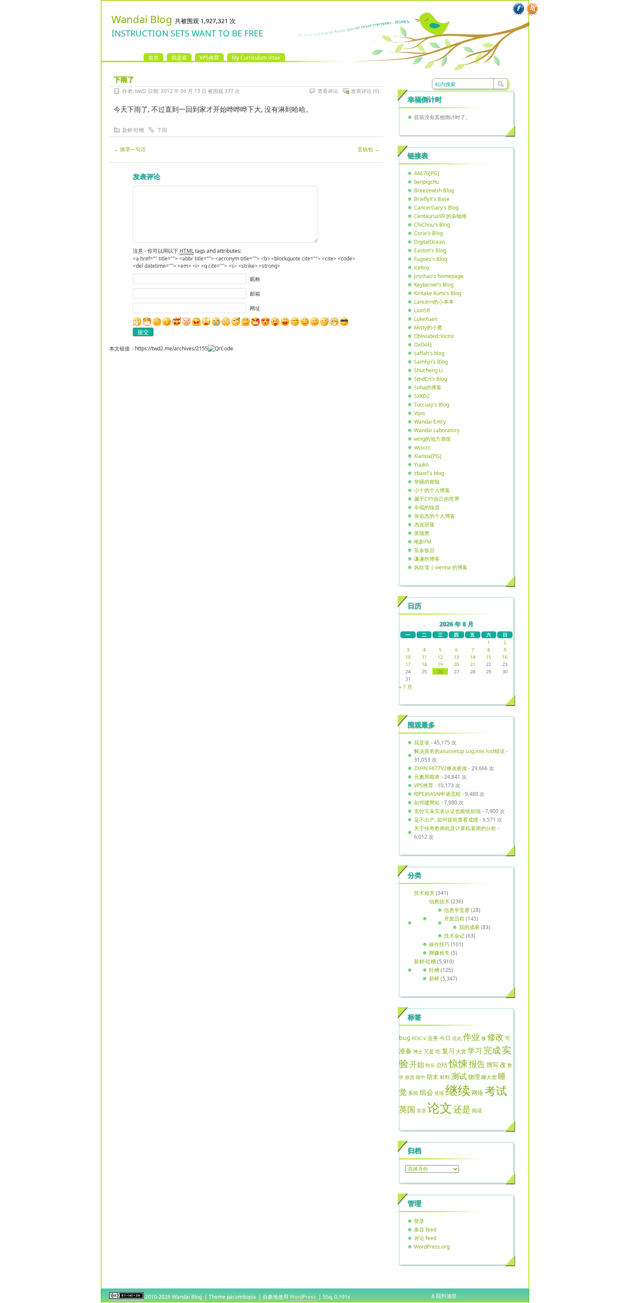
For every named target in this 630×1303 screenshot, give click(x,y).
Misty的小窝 (428, 327)
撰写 (492, 1065)
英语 (421, 1110)
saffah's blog (429, 353)
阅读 (477, 1110)
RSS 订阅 (532, 9)
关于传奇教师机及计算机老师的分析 (455, 828)
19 (440, 664)
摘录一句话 (130, 149)
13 (456, 657)
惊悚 (458, 1063)
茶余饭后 (424, 550)
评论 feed (425, 1238)
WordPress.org (432, 1246)
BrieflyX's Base (432, 199)
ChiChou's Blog (432, 224)
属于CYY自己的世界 (436, 498)
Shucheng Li (428, 370)
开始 (417, 1064)
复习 (448, 1050)
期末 (432, 1077)
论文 (439, 1108)
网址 (255, 308)
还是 (462, 1109)
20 (456, 664)
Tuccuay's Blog (431, 404)
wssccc (422, 447)
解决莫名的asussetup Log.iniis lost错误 (459, 751)
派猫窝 (421, 533)
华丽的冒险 (427, 481)
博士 (418, 1052)
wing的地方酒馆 (432, 438)
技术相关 (424, 893)
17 (408, 664)
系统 (413, 1093)
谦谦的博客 (427, 558)
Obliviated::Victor (434, 336)
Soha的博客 (427, 387)
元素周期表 (427, 776)
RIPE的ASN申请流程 (437, 794)
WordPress (303, 1296)
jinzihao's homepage (438, 276)
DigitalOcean (429, 241)
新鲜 (434, 978)
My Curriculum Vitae (256, 57)
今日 (445, 1038)
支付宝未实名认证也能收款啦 (447, 811)
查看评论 (328, 91)
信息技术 (439, 901)
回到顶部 (446, 1296)
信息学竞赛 (457, 910)
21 (472, 664)
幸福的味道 (427, 507)
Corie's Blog (428, 233)
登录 (419, 1221)
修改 (495, 1036)
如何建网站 (427, 802)
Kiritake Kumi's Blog (437, 293)
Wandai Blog (141, 19)
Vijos (419, 413)
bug (405, 1038)
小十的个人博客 (432, 490)
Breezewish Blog (434, 190)
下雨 (162, 130)
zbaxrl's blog (429, 473)
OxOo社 (423, 344)
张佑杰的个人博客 (434, 516)
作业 (471, 1037)
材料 (445, 1076)
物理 (474, 1077)
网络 (477, 1092)
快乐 (430, 1065)
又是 (429, 1051)
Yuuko (421, 464)
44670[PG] (426, 173)
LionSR (422, 310)
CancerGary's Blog (436, 207)
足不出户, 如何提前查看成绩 (446, 819)
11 (424, 657)
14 (472, 657)
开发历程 (454, 918)
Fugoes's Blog (430, 259)
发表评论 (361, 91)
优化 (457, 1038)
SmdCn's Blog (430, 379)
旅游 (409, 1077)
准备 (405, 1050)
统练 (439, 1093)
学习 (475, 1050)
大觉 (461, 1051)
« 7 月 (405, 686)
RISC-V (419, 1038)
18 (424, 664)
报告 (477, 1064)
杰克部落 (424, 524)
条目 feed (425, 1229)
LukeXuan (425, 319)
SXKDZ (422, 396)
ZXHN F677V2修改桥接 (440, 768)
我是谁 (179, 57)
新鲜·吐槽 (133, 130)
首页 (153, 57)
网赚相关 (439, 952)
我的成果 (469, 927)
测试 (459, 1076)
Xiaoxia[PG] (427, 456)
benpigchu (426, 181)
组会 (426, 1092)
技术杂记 (454, 935)
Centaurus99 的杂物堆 (440, 216)
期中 (420, 1077)
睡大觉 (489, 1077)
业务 (432, 1038)
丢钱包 (368, 149)
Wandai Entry (430, 421)
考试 (496, 1090)
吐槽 (434, 970)
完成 (492, 1050)
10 (408, 657)
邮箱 (255, 293)
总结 (441, 1065)
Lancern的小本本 (434, 301)
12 (440, 657)
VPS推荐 (209, 57)
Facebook (518, 9)
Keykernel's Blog (433, 284)
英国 (407, 1109)
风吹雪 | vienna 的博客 (441, 567)
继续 (457, 1090)
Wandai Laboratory (436, 430)
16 (504, 657)
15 (488, 657)
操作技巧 (439, 944)
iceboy (421, 267)
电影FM (423, 541)
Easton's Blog (430, 250)
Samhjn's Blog (431, 361)
